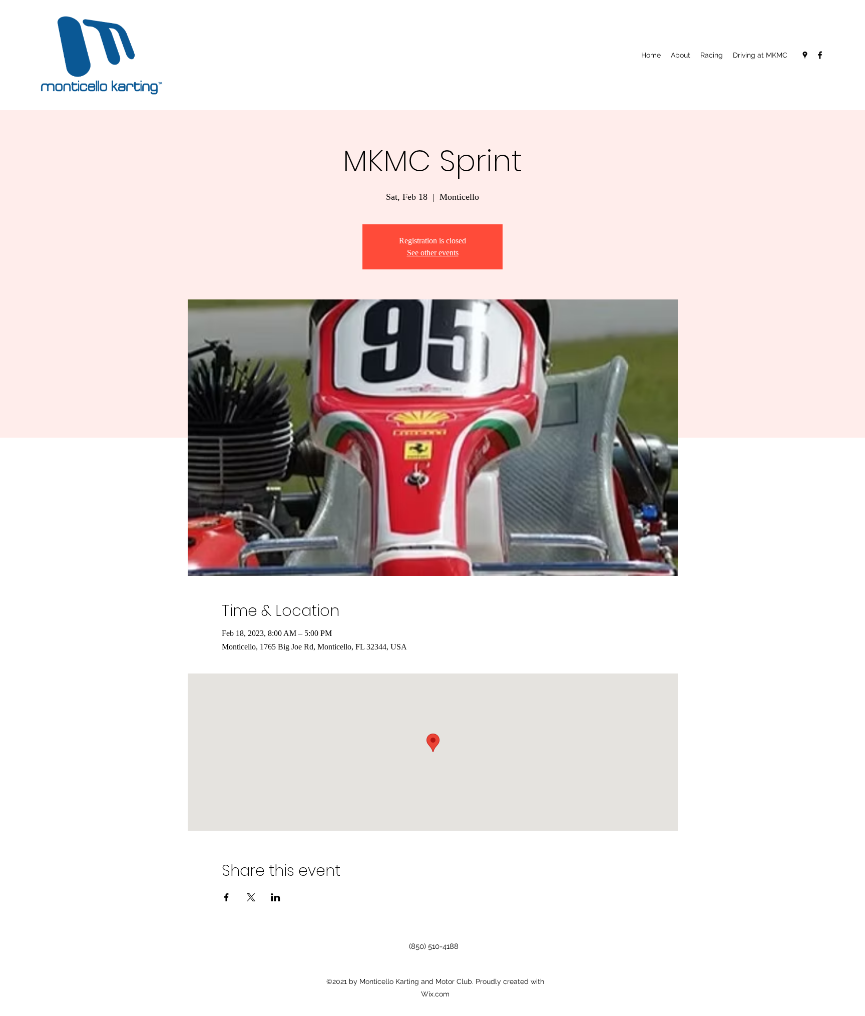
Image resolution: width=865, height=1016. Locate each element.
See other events (433, 252)
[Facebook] (820, 55)
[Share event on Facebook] (226, 897)
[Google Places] (805, 55)
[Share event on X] (251, 897)
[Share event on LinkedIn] (275, 897)
